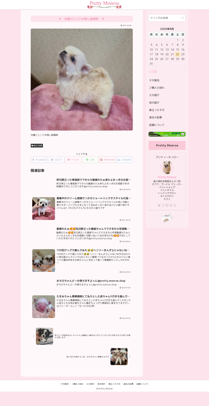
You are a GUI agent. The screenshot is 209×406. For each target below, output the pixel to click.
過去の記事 (37, 145)
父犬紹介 (154, 95)
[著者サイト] (159, 205)
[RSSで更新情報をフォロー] (175, 205)
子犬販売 (154, 80)
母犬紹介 (154, 102)
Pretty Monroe (167, 177)
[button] (182, 17)
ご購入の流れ (156, 87)
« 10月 (153, 71)
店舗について (156, 125)
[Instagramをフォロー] (167, 205)
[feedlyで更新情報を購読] (171, 205)
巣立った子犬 (156, 110)
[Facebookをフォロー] (163, 205)
